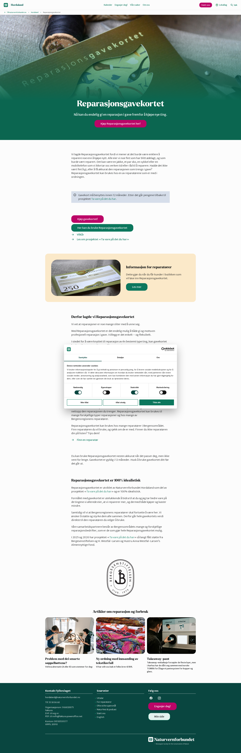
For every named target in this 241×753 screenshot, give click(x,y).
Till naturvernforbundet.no (16, 12)
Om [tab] (158, 357)
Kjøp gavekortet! (87, 219)
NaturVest (102, 709)
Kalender (108, 5)
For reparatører (104, 702)
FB (151, 698)
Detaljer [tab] (120, 357)
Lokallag (223, 5)
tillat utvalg (120, 402)
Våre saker (135, 5)
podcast (112, 709)
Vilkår (80, 234)
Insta (159, 698)
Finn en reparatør (87, 439)
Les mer (136, 286)
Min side (159, 716)
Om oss (146, 5)
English (100, 717)
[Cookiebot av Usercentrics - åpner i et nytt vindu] (163, 349)
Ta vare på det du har (103, 198)
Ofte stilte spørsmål (106, 705)
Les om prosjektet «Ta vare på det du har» (103, 239)
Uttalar (100, 698)
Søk (235, 5)
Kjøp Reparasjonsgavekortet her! (120, 123)
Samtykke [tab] (83, 357)
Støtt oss (205, 5)
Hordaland (17, 5)
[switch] (106, 392)
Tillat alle (157, 402)
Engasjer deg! (121, 5)
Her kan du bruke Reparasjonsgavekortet (102, 227)
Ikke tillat (84, 402)
